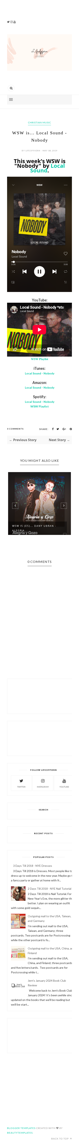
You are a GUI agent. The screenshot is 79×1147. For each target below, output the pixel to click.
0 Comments (15, 429)
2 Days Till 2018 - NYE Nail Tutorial (49, 888)
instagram (43, 787)
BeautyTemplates (20, 1132)
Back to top (60, 1138)
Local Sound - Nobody (39, 373)
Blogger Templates (21, 1128)
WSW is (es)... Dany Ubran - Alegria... (34, 528)
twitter (21, 787)
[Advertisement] (30, 12)
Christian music (39, 122)
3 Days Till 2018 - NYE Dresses (32, 865)
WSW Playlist (39, 359)
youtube (64, 787)
